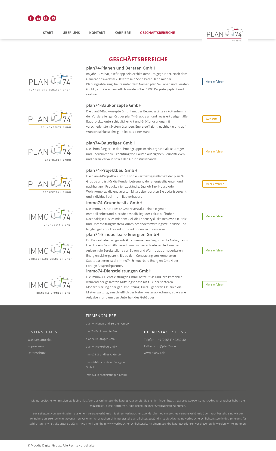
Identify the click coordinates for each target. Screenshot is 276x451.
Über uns (71, 32)
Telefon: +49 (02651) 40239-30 (165, 340)
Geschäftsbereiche (157, 32)
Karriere (123, 32)
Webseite (211, 119)
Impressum (36, 346)
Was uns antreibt (40, 340)
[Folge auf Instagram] (46, 18)
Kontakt (97, 32)
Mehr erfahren (215, 81)
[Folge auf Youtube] (53, 18)
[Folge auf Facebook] (31, 18)
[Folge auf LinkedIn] (38, 18)
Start (48, 32)
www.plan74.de (154, 353)
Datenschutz (37, 353)
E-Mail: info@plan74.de (160, 346)
